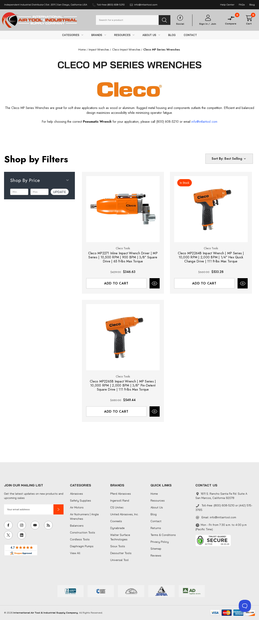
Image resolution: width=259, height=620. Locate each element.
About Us (157, 507)
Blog (154, 514)
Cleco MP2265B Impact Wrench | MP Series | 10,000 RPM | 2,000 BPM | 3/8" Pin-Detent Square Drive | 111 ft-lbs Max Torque (123, 385)
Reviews (156, 555)
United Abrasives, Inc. (124, 514)
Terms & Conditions (163, 535)
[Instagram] (21, 525)
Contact (156, 521)
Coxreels (116, 521)
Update (59, 192)
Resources (158, 500)
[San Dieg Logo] (101, 591)
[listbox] (235, 159)
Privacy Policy (160, 542)
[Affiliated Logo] (192, 591)
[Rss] (48, 525)
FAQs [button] (242, 4)
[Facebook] (8, 525)
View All (75, 553)
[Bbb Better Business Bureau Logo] (70, 591)
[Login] (207, 18)
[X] (8, 535)
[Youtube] (35, 525)
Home (154, 493)
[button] (58, 509)
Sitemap (156, 548)
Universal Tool (119, 560)
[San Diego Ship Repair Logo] (131, 591)
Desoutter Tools (121, 553)
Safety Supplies (80, 500)
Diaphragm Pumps (81, 546)
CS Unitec (117, 507)
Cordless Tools (80, 539)
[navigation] (82, 50)
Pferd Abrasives (120, 493)
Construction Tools (82, 532)
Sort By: (217, 158)
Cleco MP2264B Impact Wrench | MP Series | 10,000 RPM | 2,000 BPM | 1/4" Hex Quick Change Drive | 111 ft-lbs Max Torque (211, 257)
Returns (156, 528)
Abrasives (76, 493)
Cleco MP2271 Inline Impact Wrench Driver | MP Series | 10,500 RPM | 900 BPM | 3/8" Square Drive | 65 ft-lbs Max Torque (123, 257)
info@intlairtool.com (223, 517)
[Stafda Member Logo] (161, 591)
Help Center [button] (227, 4)
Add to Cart (116, 283)
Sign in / (204, 24)
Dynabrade (117, 528)
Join (213, 24)
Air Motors (77, 507)
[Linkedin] (21, 535)
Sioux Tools (117, 546)
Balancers (77, 525)
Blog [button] (252, 4)
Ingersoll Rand (119, 500)
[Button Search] (164, 20)
